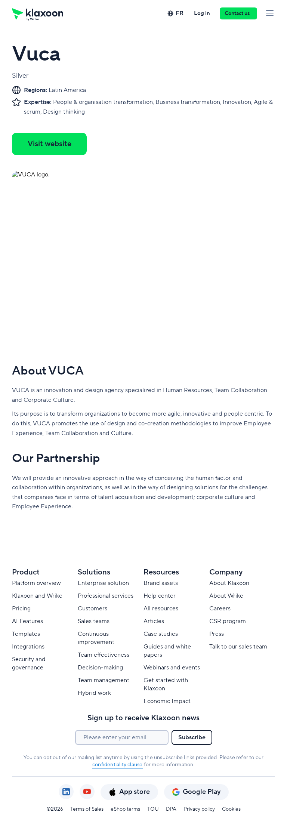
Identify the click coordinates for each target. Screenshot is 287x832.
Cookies (231, 809)
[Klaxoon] (37, 13)
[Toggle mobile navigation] (270, 13)
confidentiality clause (117, 764)
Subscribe (192, 737)
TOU (153, 809)
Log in (202, 13)
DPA (171, 809)
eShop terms (125, 809)
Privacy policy (199, 809)
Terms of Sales (87, 809)
